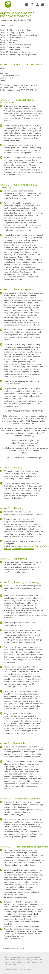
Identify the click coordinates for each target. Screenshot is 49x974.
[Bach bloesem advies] (8, 4)
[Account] (37, 4)
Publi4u (36, 969)
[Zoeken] (32, 4)
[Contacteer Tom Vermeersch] (26, 4)
